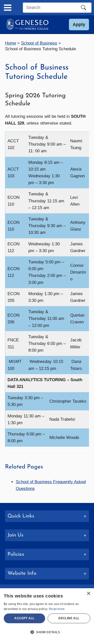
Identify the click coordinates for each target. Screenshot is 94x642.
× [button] (88, 593)
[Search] (83, 7)
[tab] (47, 516)
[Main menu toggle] (7, 7)
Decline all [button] (68, 618)
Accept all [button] (24, 618)
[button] (79, 24)
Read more (57, 609)
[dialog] (47, 615)
